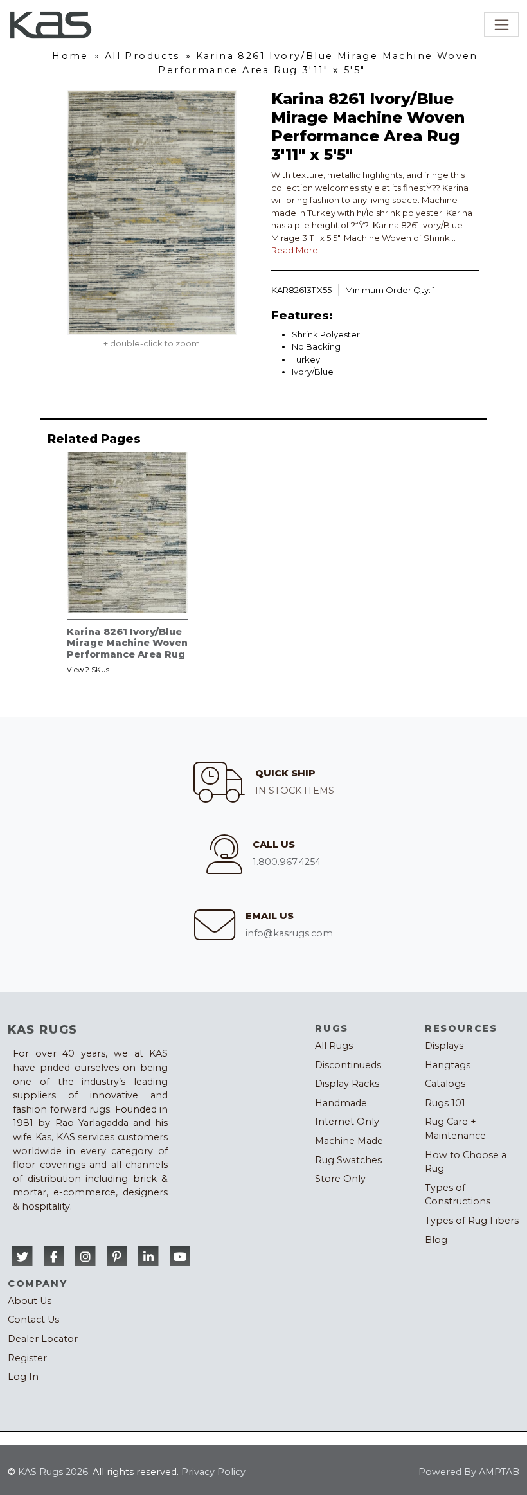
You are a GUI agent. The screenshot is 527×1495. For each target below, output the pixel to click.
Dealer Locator (43, 1339)
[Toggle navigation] (501, 24)
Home (70, 56)
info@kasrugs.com (289, 933)
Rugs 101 (445, 1103)
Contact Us (33, 1319)
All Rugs (334, 1046)
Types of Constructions (457, 1195)
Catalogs (445, 1083)
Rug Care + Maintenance (455, 1128)
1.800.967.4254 (287, 862)
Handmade (341, 1103)
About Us (29, 1301)
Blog (436, 1240)
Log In (23, 1377)
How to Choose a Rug (465, 1162)
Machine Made (349, 1141)
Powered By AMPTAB (468, 1472)
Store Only (340, 1179)
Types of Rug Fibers (472, 1220)
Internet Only (347, 1121)
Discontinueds (348, 1065)
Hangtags (447, 1065)
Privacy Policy (213, 1472)
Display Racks (347, 1083)
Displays (444, 1046)
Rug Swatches (348, 1160)
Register (27, 1358)
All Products (142, 56)
